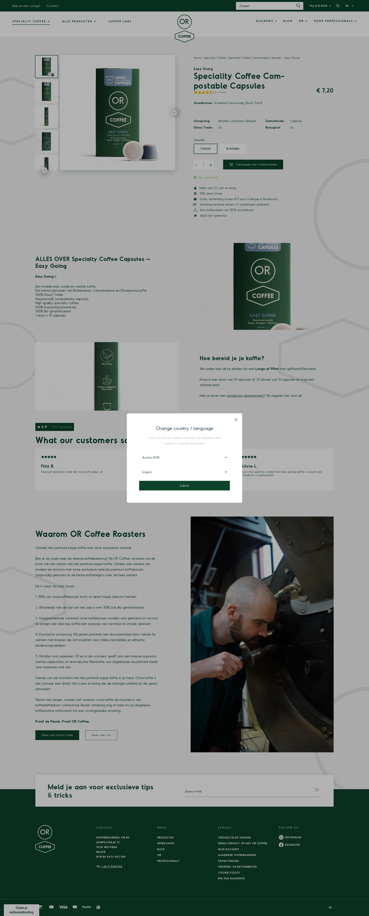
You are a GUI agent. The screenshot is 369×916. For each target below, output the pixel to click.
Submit (184, 485)
